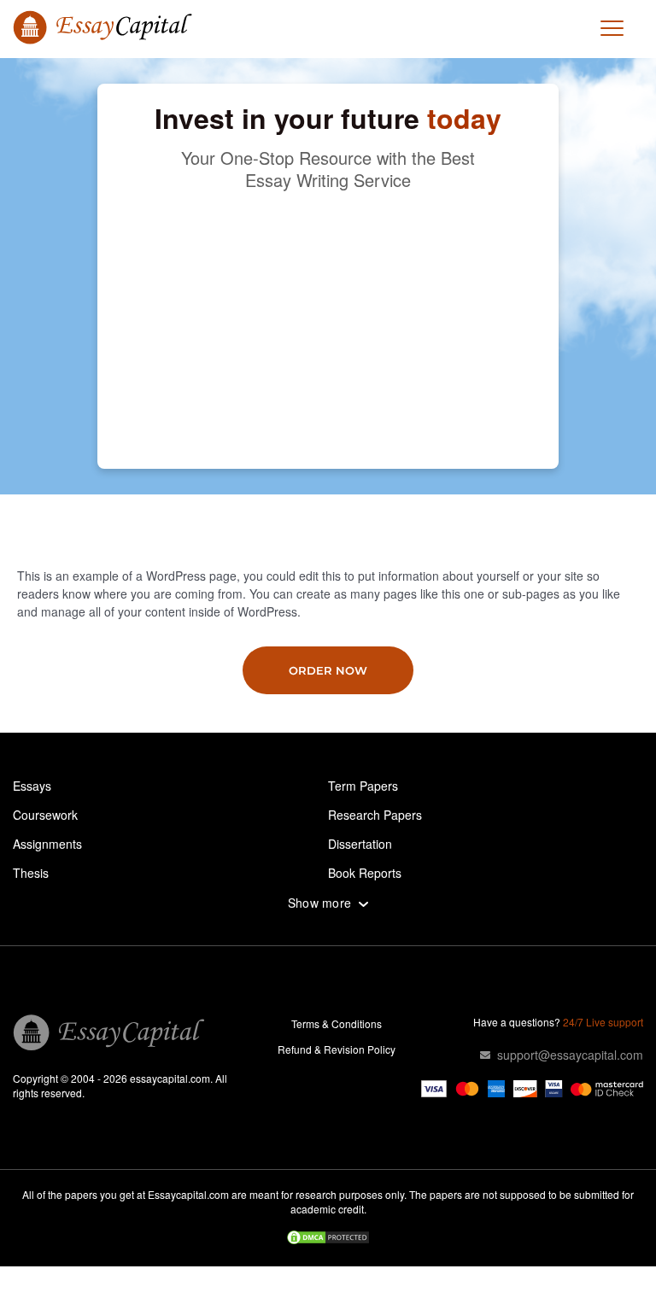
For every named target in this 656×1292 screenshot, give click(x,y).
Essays (32, 785)
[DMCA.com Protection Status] (328, 1239)
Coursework (45, 814)
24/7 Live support (603, 1021)
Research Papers (375, 814)
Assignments (47, 843)
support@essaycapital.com (570, 1054)
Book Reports (364, 872)
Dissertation (360, 843)
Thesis (31, 872)
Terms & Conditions (336, 1023)
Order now (328, 670)
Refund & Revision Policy (336, 1049)
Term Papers (363, 785)
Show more (320, 903)
